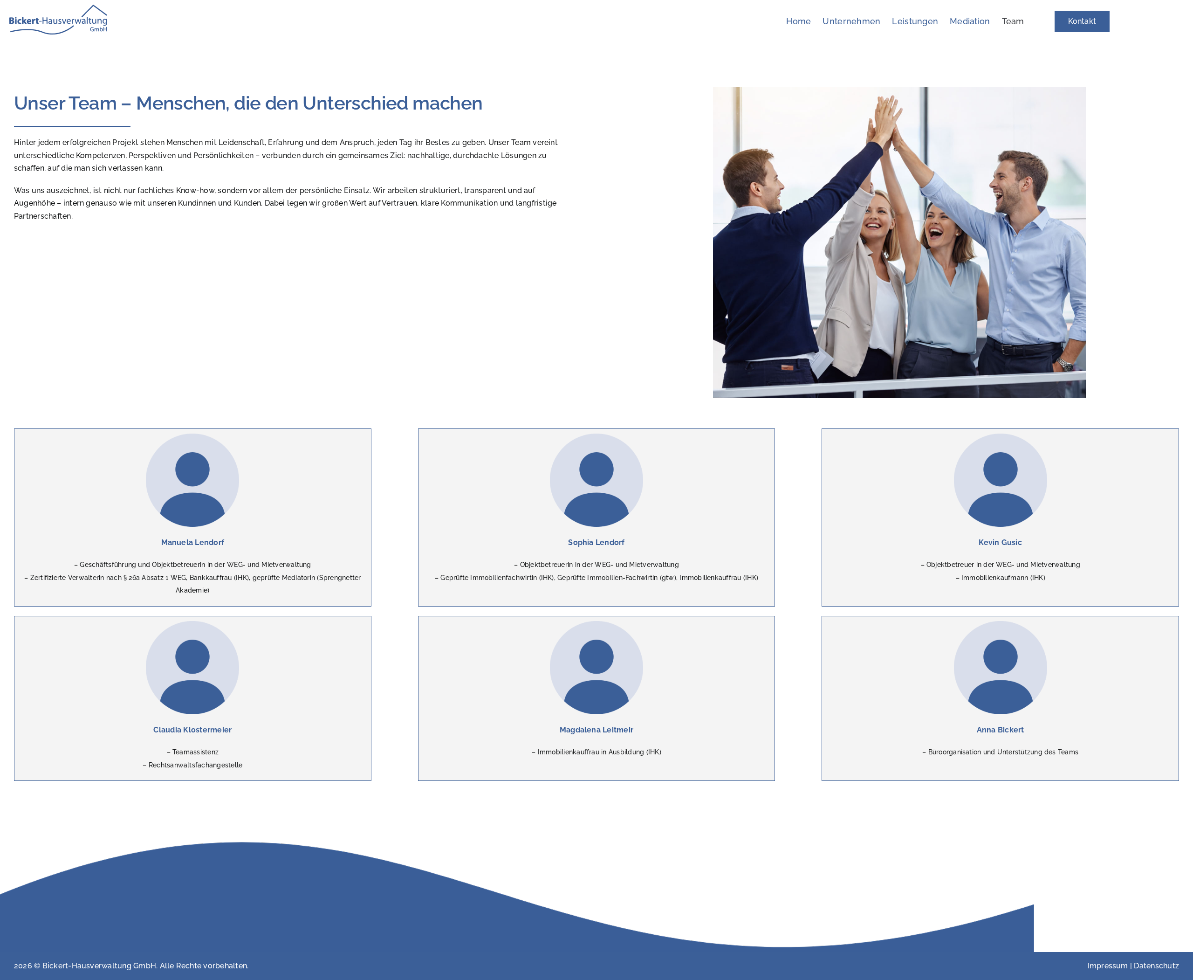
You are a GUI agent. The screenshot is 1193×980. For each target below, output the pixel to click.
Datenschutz (1156, 965)
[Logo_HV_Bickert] (58, 8)
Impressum (1108, 965)
